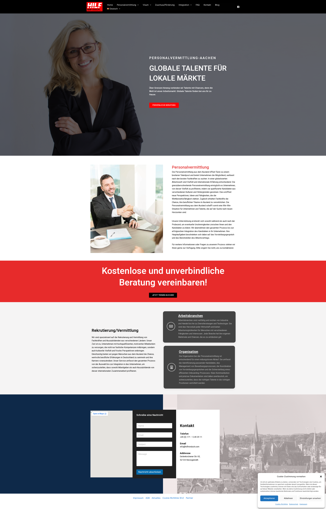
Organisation (188, 352)
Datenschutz (293, 504)
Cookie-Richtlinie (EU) (173, 498)
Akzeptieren (269, 498)
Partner (189, 498)
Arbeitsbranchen (190, 316)
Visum (146, 5)
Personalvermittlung (126, 5)
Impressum (303, 504)
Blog (217, 5)
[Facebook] (238, 7)
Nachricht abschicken (149, 472)
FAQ (198, 5)
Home (110, 5)
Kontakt (207, 5)
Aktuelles (156, 498)
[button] (321, 476)
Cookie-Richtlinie (281, 504)
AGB (148, 498)
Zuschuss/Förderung (165, 5)
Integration (184, 5)
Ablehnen (288, 498)
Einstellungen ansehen (310, 498)
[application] (137, 5)
